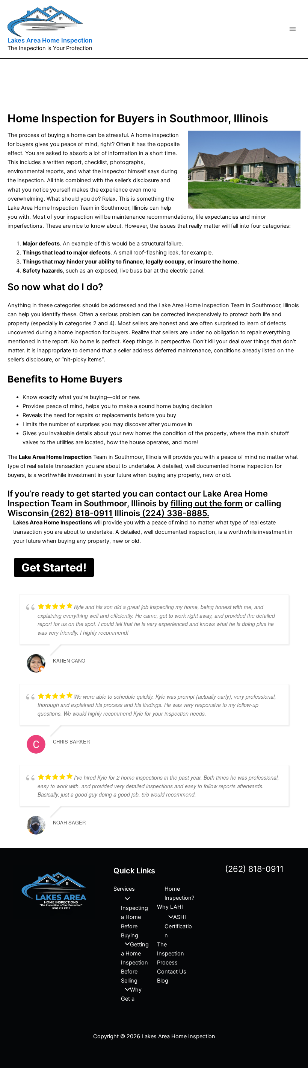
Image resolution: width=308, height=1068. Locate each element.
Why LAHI (170, 906)
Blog (162, 980)
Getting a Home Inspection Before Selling (135, 962)
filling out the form (207, 503)
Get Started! (53, 567)
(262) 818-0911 (81, 513)
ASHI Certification (178, 926)
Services (124, 888)
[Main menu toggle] (292, 29)
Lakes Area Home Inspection (50, 40)
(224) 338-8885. (174, 513)
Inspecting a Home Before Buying (134, 921)
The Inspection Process (170, 953)
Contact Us (171, 971)
